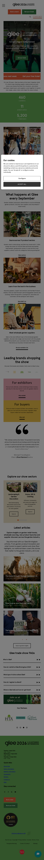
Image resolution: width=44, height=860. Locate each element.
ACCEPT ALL (22, 184)
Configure (22, 178)
